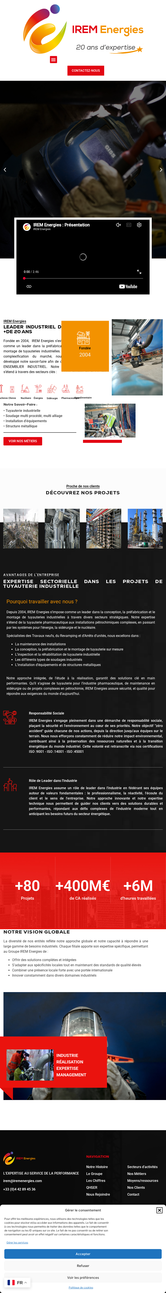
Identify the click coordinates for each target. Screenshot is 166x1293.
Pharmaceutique (70, 398)
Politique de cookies (81, 1287)
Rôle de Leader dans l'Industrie (53, 781)
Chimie (12, 398)
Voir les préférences (83, 1278)
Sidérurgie (52, 398)
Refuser (83, 1266)
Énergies (38, 398)
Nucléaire (26, 398)
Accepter (83, 1254)
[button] (159, 1210)
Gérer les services (17, 1242)
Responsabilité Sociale (46, 713)
